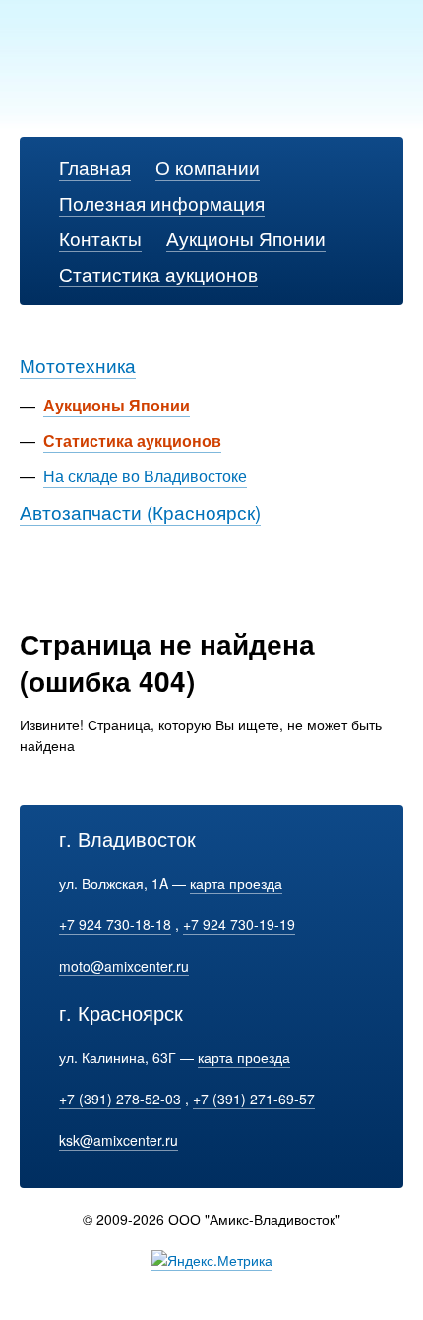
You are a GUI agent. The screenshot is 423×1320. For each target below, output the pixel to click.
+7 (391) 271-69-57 (254, 1098)
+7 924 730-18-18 (115, 924)
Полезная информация (162, 202)
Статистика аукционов (158, 273)
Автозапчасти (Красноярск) (140, 511)
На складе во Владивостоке (145, 476)
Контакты (100, 237)
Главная (95, 167)
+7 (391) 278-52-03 (120, 1098)
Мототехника (78, 364)
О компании (207, 167)
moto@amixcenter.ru (124, 965)
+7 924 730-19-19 (239, 924)
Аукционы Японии (246, 237)
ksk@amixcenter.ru (118, 1140)
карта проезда (236, 883)
